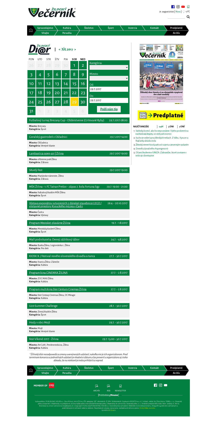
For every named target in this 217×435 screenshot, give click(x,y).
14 (66, 83)
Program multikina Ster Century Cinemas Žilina (57, 289)
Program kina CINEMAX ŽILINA (48, 272)
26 (31, 65)
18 (40, 92)
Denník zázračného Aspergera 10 (152, 148)
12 (48, 83)
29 (57, 65)
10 (31, 83)
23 (83, 92)
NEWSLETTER (120, 391)
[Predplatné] (161, 112)
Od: (92, 84)
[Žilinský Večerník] (52, 12)
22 (74, 92)
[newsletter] (188, 6)
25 (40, 101)
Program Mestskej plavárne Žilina (49, 223)
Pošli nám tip (109, 109)
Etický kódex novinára (147, 408)
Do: (92, 96)
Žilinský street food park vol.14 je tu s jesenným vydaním (162, 144)
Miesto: (94, 74)
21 (66, 92)
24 (31, 101)
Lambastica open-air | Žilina (46, 153)
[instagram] (178, 6)
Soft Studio (112, 410)
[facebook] (173, 6)
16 (83, 83)
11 (40, 83)
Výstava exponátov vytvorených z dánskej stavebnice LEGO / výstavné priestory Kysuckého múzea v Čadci (65, 205)
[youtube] (183, 6)
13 (57, 83)
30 (65, 65)
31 (31, 110)
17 (31, 92)
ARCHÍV (96, 391)
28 (48, 65)
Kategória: (96, 63)
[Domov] (30, 30)
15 (74, 83)
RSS (108, 391)
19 (48, 92)
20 (57, 92)
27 (40, 65)
